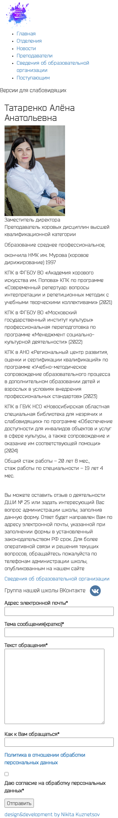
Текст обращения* (26, 645)
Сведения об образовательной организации (57, 578)
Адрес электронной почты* (36, 603)
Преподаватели (35, 55)
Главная (26, 33)
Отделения (29, 41)
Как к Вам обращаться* (32, 734)
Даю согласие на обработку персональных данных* (55, 786)
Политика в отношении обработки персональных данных (45, 758)
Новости (26, 48)
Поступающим (33, 77)
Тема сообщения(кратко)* (34, 624)
